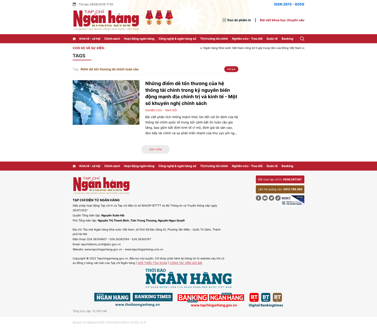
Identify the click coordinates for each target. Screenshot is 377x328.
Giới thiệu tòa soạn (152, 263)
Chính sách (112, 38)
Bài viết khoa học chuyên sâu (282, 20)
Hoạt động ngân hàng (139, 38)
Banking (287, 38)
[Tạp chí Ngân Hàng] (75, 38)
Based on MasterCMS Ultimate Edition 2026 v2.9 (109, 322)
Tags (79, 56)
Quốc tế (272, 38)
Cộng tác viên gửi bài (186, 263)
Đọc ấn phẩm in (239, 20)
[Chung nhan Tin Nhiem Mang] (292, 200)
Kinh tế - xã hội (89, 38)
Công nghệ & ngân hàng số (177, 38)
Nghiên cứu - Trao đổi (247, 38)
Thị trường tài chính (214, 38)
